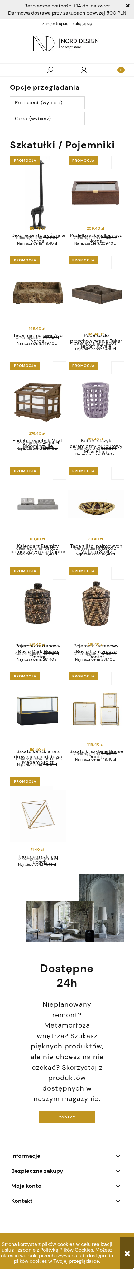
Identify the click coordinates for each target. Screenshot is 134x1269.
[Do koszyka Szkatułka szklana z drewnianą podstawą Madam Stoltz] (59, 678)
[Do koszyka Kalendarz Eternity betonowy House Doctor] (59, 473)
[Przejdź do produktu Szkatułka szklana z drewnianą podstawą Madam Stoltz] (38, 709)
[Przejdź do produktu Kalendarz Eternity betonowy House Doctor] (38, 504)
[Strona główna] (67, 44)
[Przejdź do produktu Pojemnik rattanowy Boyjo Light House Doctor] (96, 604)
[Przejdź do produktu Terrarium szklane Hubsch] (38, 814)
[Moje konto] (84, 70)
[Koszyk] (117, 70)
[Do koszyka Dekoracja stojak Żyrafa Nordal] (59, 162)
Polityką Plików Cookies (66, 1250)
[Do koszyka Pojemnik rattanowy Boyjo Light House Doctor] (118, 573)
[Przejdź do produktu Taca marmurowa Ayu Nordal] (38, 293)
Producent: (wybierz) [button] (38, 102)
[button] (17, 70)
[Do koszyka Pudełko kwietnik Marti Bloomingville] (59, 368)
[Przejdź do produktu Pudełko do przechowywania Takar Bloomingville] (96, 293)
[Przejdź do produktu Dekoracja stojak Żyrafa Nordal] (38, 193)
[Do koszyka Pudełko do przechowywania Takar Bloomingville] (118, 262)
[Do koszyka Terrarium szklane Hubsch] (59, 783)
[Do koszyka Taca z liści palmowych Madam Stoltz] (118, 473)
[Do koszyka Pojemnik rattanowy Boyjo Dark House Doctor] (59, 573)
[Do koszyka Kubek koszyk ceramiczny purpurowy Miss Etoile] (118, 368)
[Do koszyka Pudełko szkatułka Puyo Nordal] (118, 162)
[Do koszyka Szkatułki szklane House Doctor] (118, 678)
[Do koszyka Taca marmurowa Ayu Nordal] (59, 262)
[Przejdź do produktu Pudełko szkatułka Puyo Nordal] (96, 193)
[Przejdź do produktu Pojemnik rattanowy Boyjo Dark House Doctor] (38, 604)
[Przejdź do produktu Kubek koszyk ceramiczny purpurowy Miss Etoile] (96, 399)
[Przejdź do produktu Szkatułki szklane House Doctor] (96, 709)
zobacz (67, 1117)
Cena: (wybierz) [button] (33, 118)
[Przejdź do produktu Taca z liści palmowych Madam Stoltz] (96, 504)
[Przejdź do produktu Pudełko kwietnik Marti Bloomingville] (38, 399)
